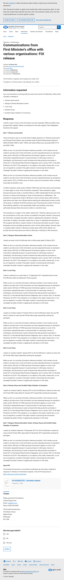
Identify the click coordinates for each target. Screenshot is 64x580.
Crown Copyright (33, 564)
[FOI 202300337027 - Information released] (8, 483)
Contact (19, 564)
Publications (24, 31)
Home (4, 36)
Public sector (9, 68)
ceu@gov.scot (12, 503)
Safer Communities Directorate (16, 66)
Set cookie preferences (43, 20)
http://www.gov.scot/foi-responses (14, 474)
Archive (13, 564)
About (5, 31)
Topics (11, 31)
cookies (11, 3)
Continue (7, 549)
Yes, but (9, 543)
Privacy (53, 564)
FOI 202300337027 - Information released (26, 480)
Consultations (49, 31)
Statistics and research (36, 31)
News (16, 31)
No (7, 538)
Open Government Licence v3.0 (30, 571)
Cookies (25, 564)
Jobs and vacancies (44, 564)
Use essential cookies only (25, 20)
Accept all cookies (10, 20)
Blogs (56, 31)
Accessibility (6, 564)
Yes (7, 534)
